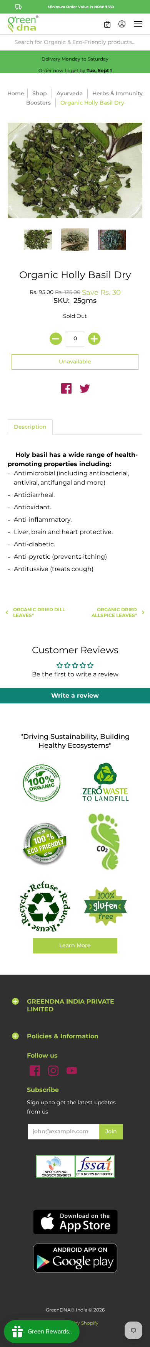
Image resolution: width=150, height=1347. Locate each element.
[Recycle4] (44, 907)
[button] (107, 24)
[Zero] (105, 782)
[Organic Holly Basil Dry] (38, 240)
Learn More (75, 945)
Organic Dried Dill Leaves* (39, 612)
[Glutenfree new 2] (105, 906)
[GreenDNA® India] (23, 24)
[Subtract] (56, 339)
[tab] (30, 427)
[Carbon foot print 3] (105, 843)
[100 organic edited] (44, 782)
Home (15, 93)
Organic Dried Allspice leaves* (114, 612)
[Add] (94, 339)
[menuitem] (107, 24)
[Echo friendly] (44, 843)
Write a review (75, 695)
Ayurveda (70, 93)
